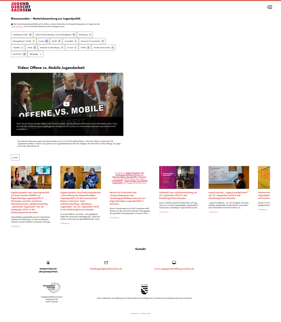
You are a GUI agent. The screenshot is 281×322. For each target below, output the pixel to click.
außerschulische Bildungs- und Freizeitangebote (54, 34)
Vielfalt (85, 47)
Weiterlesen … (16, 226)
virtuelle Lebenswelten (103, 47)
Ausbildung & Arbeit (22, 34)
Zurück (15, 157)
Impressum (134, 313)
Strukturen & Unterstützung (51, 47)
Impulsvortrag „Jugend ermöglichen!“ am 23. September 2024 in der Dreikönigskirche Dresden (228, 195)
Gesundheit (70, 41)
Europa (43, 41)
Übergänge (35, 54)
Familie (56, 41)
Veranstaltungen (17, 26)
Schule (31, 47)
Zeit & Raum (19, 54)
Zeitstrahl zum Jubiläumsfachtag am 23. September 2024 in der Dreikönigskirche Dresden (178, 195)
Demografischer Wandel (23, 41)
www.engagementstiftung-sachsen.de (174, 268)
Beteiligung (85, 34)
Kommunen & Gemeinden (92, 41)
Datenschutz (145, 313)
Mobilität (18, 47)
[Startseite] (21, 11)
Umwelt (71, 47)
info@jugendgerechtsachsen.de (106, 268)
